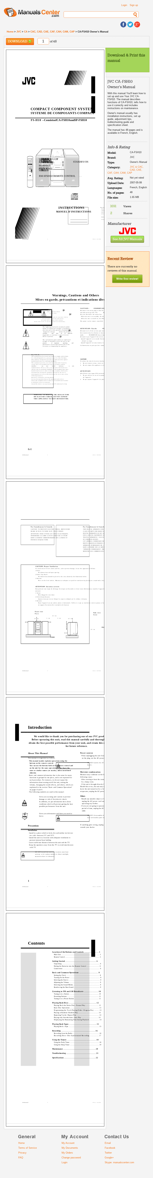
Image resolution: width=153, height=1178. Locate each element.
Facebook (110, 1147)
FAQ (20, 1157)
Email (108, 1143)
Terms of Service (27, 1147)
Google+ (109, 1157)
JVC (18, 31)
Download (18, 42)
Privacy (22, 1152)
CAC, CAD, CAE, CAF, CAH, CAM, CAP (52, 31)
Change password (71, 1157)
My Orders (67, 1152)
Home (10, 31)
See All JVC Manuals (127, 239)
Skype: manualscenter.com (119, 1162)
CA (25, 31)
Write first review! (127, 278)
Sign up (134, 5)
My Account (68, 1143)
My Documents (70, 1147)
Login (124, 5)
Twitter (108, 1152)
